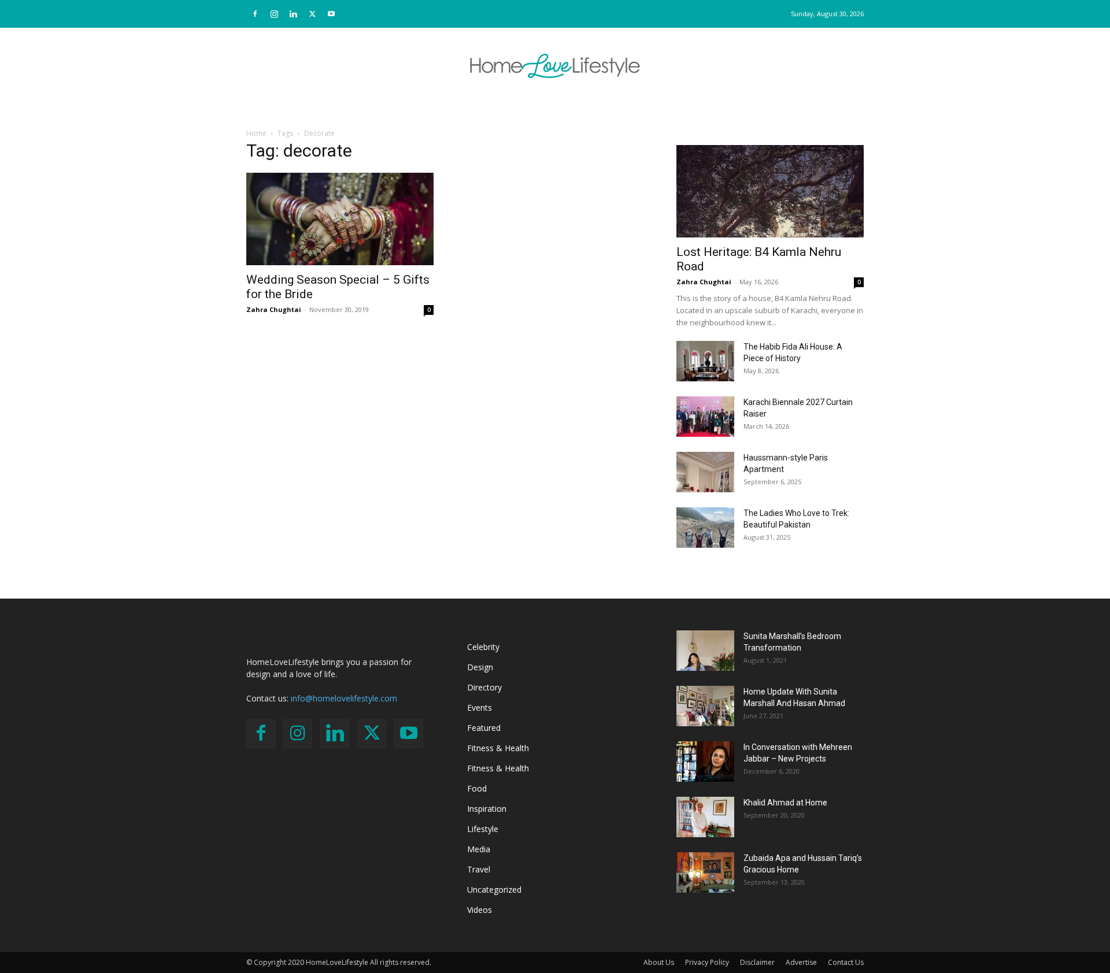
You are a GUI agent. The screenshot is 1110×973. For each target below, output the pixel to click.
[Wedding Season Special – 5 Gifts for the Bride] (340, 219)
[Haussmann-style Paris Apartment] (705, 472)
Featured (484, 727)
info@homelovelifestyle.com (344, 698)
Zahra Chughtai (273, 309)
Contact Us (846, 962)
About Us (658, 962)
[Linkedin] (293, 14)
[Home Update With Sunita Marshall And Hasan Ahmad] (705, 706)
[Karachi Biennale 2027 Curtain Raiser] (705, 416)
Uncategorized (494, 889)
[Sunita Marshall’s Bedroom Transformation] (705, 650)
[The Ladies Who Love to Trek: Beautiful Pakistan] (705, 527)
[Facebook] (255, 14)
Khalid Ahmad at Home (785, 802)
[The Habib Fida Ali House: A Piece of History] (705, 361)
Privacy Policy (707, 962)
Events (479, 707)
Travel (478, 869)
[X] (312, 14)
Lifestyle (482, 828)
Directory (484, 687)
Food (477, 788)
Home (256, 133)
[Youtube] (331, 14)
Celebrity (483, 646)
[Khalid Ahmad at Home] (705, 817)
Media (478, 849)
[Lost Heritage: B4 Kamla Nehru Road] (770, 191)
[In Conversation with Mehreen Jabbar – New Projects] (705, 761)
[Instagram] (274, 14)
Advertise (801, 962)
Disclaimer (757, 962)
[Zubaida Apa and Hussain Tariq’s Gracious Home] (705, 872)
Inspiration (486, 808)
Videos (479, 909)
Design (480, 667)
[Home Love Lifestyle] (555, 65)
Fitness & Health (498, 747)
